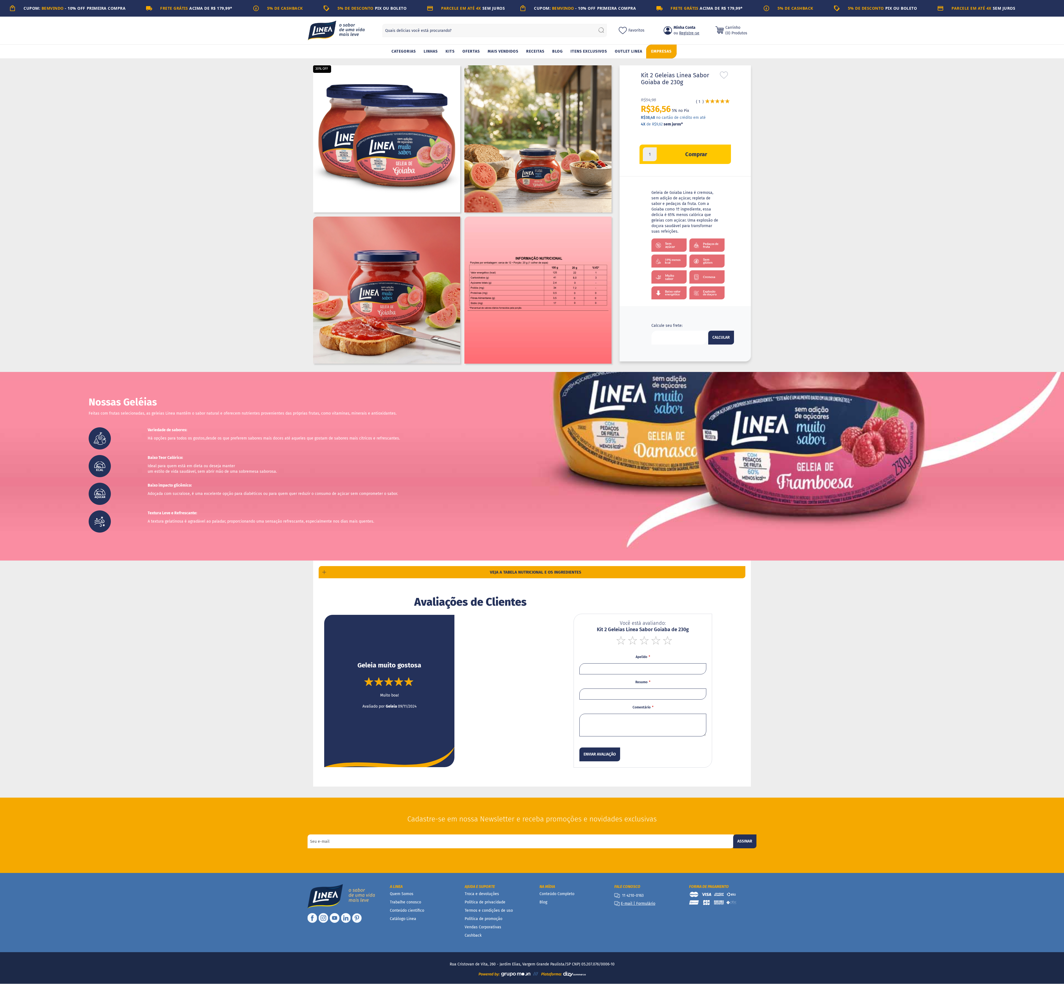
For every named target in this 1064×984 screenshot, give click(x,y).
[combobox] (494, 30)
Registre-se (689, 33)
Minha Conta (684, 27)
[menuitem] (404, 51)
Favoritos (636, 30)
